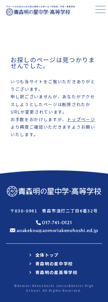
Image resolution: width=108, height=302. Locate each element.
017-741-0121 (57, 222)
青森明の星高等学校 (56, 272)
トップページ (81, 119)
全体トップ (47, 255)
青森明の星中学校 (54, 263)
